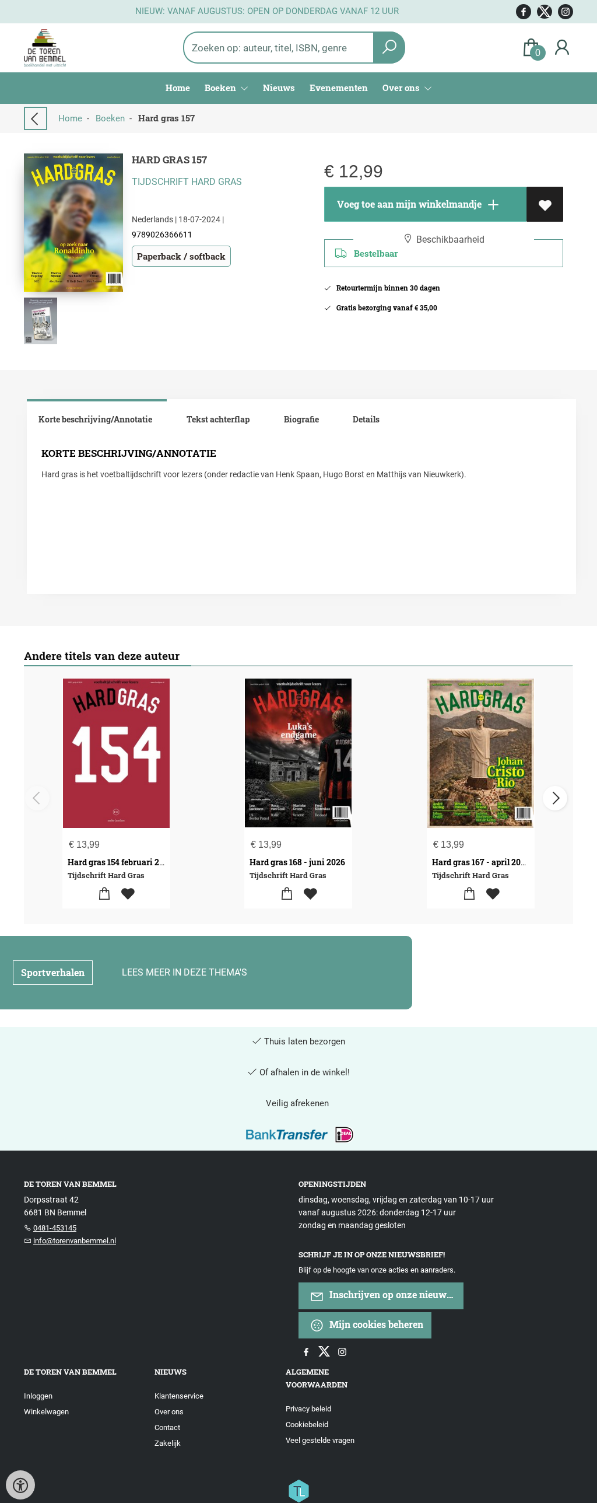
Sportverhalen (53, 972)
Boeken (110, 118)
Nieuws (279, 87)
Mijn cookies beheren (375, 1324)
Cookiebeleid (307, 1424)
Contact (167, 1427)
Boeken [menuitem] (221, 87)
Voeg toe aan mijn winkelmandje (408, 204)
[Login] (562, 47)
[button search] (389, 48)
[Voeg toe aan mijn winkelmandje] (104, 894)
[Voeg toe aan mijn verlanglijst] (544, 204)
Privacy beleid (308, 1408)
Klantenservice (178, 1396)
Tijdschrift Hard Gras (187, 181)
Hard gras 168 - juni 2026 (297, 862)
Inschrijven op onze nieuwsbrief (395, 1294)
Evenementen (339, 87)
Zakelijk (167, 1443)
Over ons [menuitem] (402, 87)
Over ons (169, 1411)
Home (178, 87)
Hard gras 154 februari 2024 (120, 862)
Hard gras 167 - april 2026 (481, 862)
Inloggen (38, 1396)
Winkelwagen (46, 1411)
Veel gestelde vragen (320, 1440)
